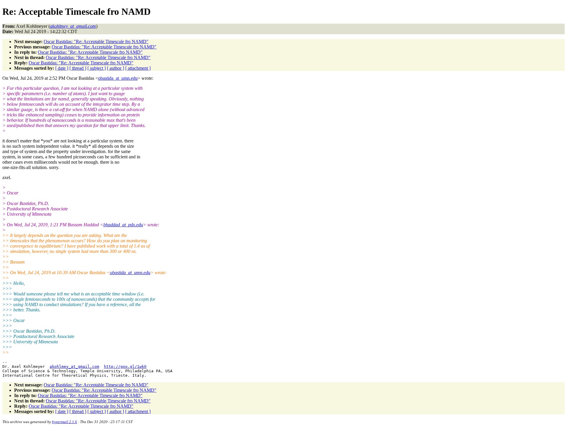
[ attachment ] (138, 68)
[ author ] (115, 68)
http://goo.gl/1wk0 (125, 366)
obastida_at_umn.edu (118, 78)
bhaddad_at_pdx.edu (123, 224)
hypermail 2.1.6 (64, 422)
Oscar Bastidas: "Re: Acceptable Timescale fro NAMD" (96, 41)
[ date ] (61, 68)
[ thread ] (77, 68)
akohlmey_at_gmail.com (74, 366)
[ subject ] (96, 68)
